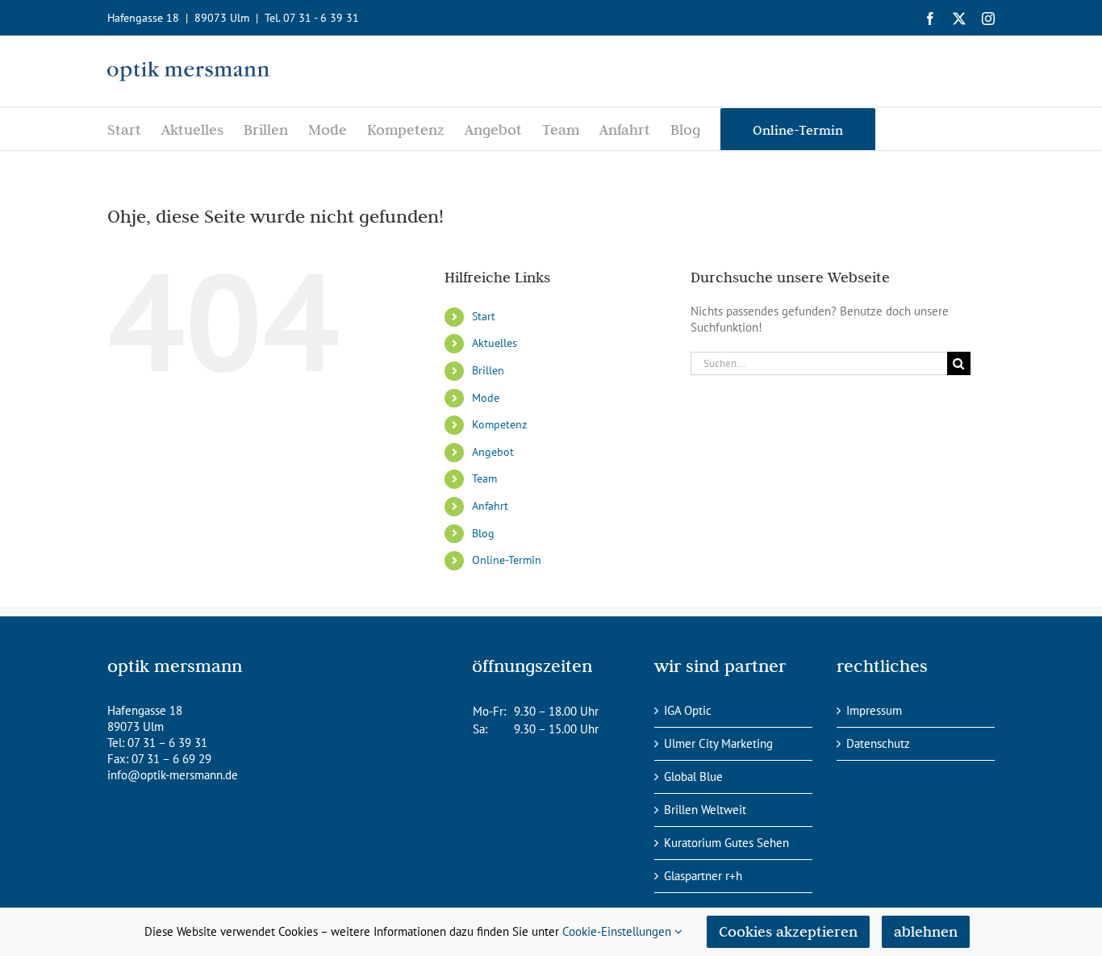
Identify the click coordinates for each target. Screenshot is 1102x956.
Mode (485, 397)
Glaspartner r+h (703, 875)
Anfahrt (490, 506)
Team (484, 478)
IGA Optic (688, 710)
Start (483, 316)
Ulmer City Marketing (718, 743)
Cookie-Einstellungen (618, 931)
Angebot (493, 452)
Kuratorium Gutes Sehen (726, 842)
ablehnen (926, 931)
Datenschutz (878, 743)
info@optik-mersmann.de (172, 775)
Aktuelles (494, 343)
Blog (483, 533)
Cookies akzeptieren (788, 931)
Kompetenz (499, 424)
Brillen (488, 370)
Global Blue (693, 776)
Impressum (874, 710)
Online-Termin (506, 560)
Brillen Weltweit (705, 809)
